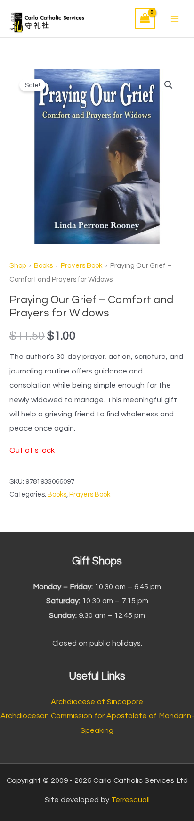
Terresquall (130, 800)
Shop (17, 265)
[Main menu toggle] (174, 18)
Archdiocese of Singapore (97, 701)
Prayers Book (81, 265)
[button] (168, 84)
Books (43, 265)
